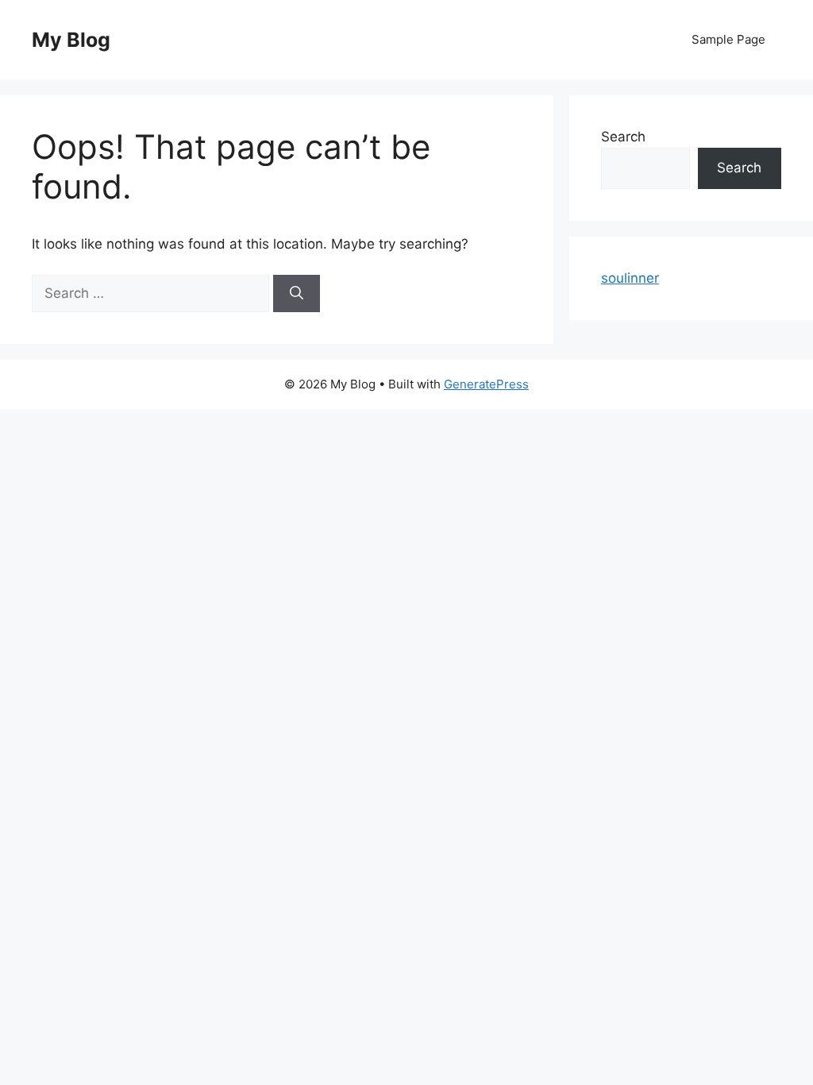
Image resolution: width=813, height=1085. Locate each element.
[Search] (296, 294)
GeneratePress (486, 384)
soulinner (630, 278)
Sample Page (728, 39)
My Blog (71, 40)
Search (623, 137)
